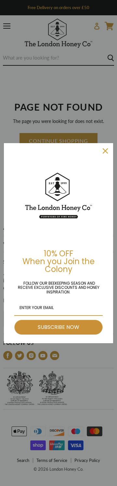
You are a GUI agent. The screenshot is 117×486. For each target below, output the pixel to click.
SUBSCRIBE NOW (58, 327)
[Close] (105, 151)
